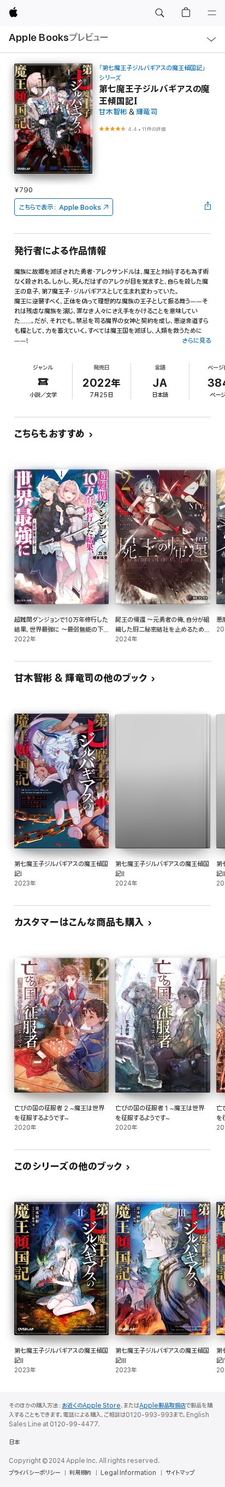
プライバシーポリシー (34, 1473)
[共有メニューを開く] (207, 207)
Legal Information (128, 1473)
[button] (159, 13)
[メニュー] (212, 13)
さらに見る (196, 341)
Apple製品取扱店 (162, 1405)
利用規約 (80, 1473)
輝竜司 (146, 112)
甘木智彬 (113, 112)
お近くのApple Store (91, 1405)
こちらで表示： (60, 207)
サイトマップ (179, 1473)
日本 (14, 1442)
